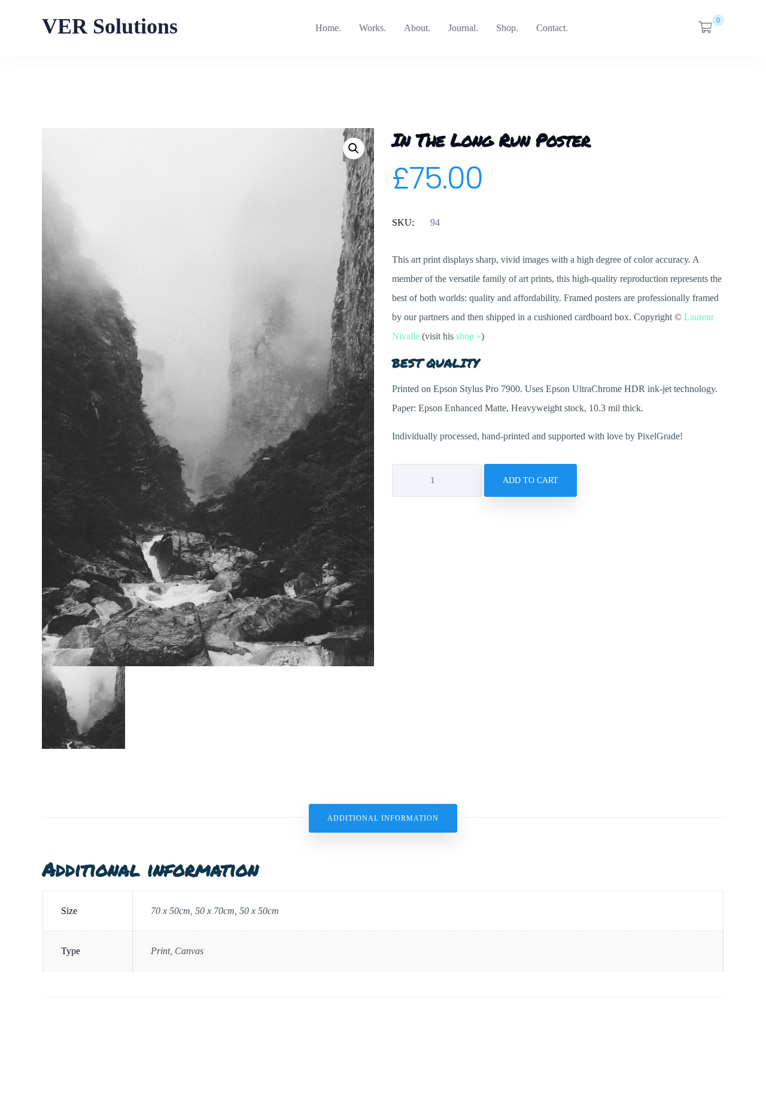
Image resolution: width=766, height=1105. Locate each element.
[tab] (383, 818)
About (416, 28)
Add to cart (530, 480)
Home (327, 28)
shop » (468, 336)
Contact (551, 28)
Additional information (383, 818)
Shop (506, 28)
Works (371, 28)
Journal (462, 28)
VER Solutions (110, 26)
